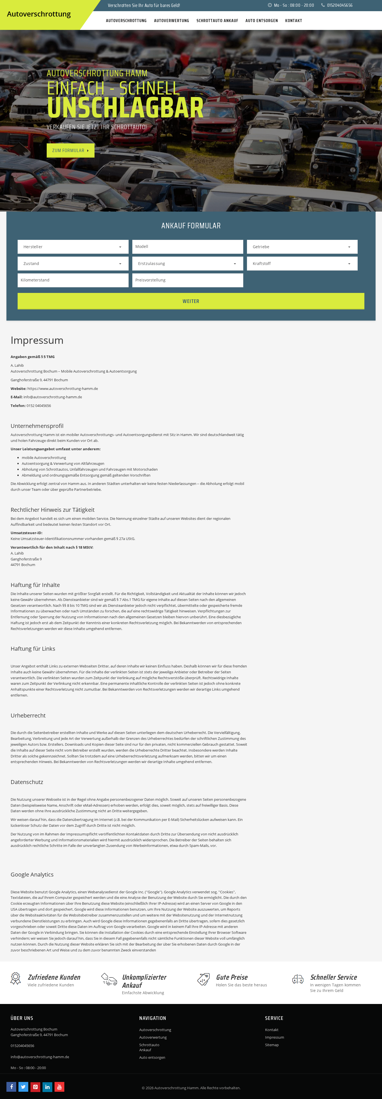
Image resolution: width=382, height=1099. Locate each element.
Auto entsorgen (152, 1057)
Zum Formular (68, 150)
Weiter (191, 301)
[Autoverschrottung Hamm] (12, 5)
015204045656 (339, 5)
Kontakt (272, 1029)
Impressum (274, 1037)
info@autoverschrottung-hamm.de (40, 1056)
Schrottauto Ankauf (149, 1047)
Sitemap (272, 1044)
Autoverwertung (153, 1037)
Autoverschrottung (155, 1029)
